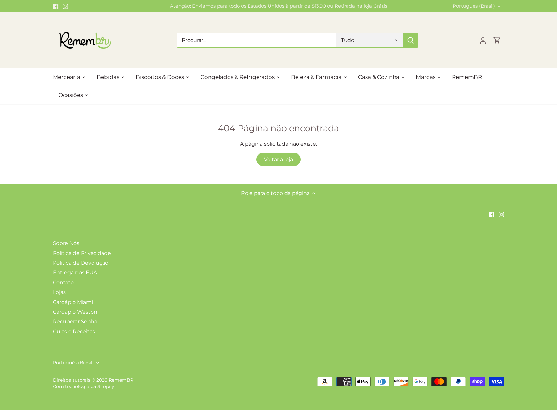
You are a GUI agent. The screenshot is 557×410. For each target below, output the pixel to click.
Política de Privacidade (82, 253)
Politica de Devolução (80, 263)
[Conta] (483, 40)
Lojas (59, 292)
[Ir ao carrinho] (497, 40)
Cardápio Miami (73, 302)
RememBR (121, 380)
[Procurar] (410, 40)
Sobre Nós (66, 243)
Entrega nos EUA (75, 272)
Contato (63, 282)
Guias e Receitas (74, 331)
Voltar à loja (278, 159)
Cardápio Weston (75, 312)
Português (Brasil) (474, 6)
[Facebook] (55, 6)
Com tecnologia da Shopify (83, 386)
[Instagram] (65, 6)
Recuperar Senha (75, 321)
